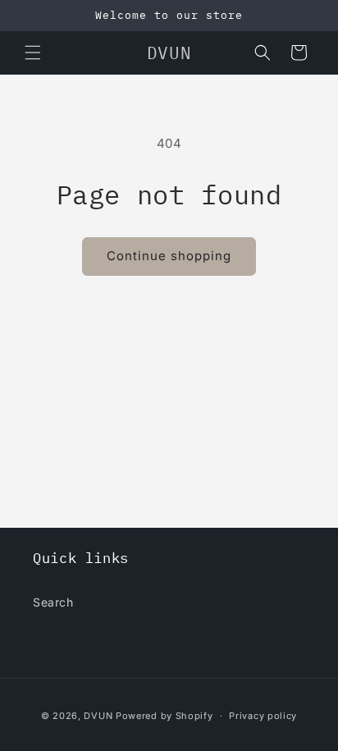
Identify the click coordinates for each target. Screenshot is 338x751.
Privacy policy (263, 715)
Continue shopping (169, 255)
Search (53, 602)
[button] (33, 52)
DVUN (98, 715)
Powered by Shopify (164, 715)
